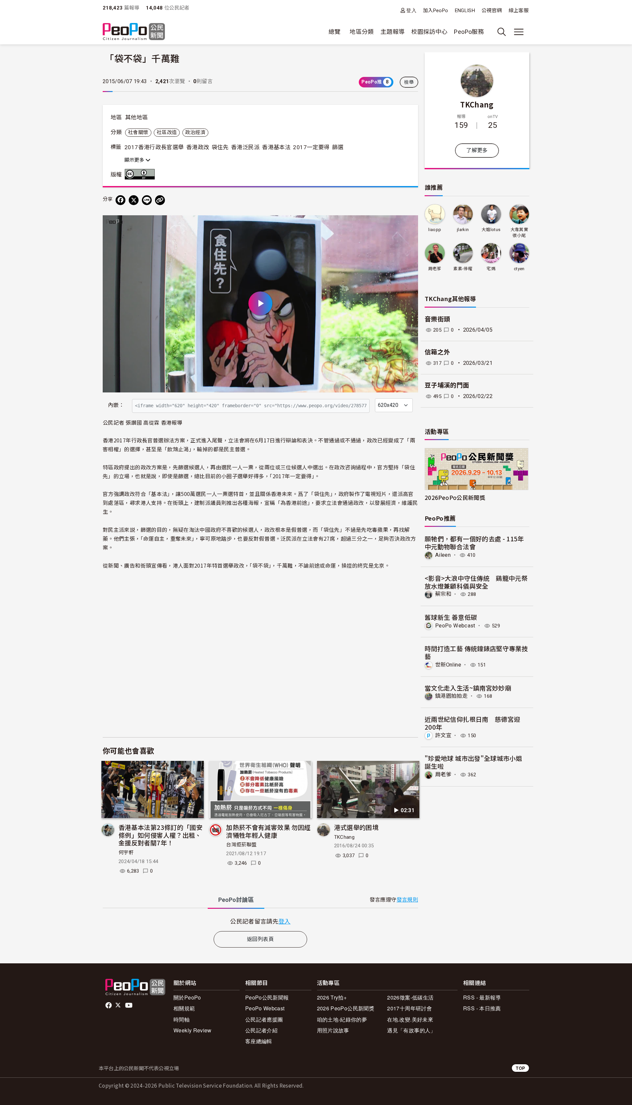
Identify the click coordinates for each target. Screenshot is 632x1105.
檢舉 (409, 82)
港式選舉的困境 (356, 827)
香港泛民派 (245, 147)
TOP (520, 1068)
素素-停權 (462, 268)
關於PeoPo (187, 997)
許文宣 (443, 735)
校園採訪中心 (429, 31)
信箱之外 (437, 352)
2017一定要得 (311, 147)
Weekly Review (192, 1030)
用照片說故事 (333, 1030)
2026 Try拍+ (332, 997)
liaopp (434, 229)
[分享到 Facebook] (120, 200)
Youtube (129, 1005)
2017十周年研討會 (409, 1008)
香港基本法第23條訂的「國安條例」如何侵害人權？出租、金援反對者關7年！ (160, 835)
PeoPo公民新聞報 (267, 997)
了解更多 (476, 150)
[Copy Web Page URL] (160, 200)
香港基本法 (276, 147)
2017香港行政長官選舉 (154, 147)
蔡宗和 (443, 594)
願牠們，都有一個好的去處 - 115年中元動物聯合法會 (474, 542)
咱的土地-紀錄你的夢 (342, 1019)
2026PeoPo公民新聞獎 (455, 497)
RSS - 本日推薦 (482, 1008)
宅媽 (491, 268)
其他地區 (136, 117)
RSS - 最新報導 (482, 997)
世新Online (448, 665)
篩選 (338, 147)
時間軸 (181, 1019)
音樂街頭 (437, 319)
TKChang (344, 837)
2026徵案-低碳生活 (410, 997)
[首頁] (134, 32)
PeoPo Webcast (455, 626)
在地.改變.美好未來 (410, 1019)
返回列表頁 (260, 939)
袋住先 (220, 147)
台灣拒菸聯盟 (241, 845)
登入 (411, 10)
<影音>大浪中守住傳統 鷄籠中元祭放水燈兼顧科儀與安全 (476, 582)
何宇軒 (126, 853)
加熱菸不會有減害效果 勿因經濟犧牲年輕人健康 (268, 831)
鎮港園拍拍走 (451, 696)
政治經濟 (195, 132)
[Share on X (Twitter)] (134, 200)
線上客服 (519, 10)
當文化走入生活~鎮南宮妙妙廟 (468, 687)
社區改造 (167, 132)
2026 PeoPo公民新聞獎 (345, 1008)
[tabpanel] (260, 921)
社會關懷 (138, 132)
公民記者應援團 (264, 1019)
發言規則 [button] (407, 900)
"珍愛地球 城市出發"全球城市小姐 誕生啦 (473, 762)
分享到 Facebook (409, 224)
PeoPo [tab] (236, 899)
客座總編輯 (258, 1041)
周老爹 (434, 268)
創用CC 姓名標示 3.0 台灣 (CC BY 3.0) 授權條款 (141, 174)
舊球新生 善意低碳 (451, 617)
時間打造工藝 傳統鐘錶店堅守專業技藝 (476, 652)
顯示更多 (134, 160)
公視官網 (492, 10)
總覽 (335, 31)
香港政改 (197, 147)
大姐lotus (491, 229)
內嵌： (116, 405)
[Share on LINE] (147, 200)
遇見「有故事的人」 (411, 1030)
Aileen (443, 555)
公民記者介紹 (261, 1030)
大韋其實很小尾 (519, 232)
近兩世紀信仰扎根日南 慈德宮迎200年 (472, 723)
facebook (109, 1005)
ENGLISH (465, 10)
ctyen (519, 268)
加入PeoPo (435, 10)
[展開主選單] (518, 31)
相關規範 (184, 1008)
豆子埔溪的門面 (447, 385)
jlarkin (463, 229)
